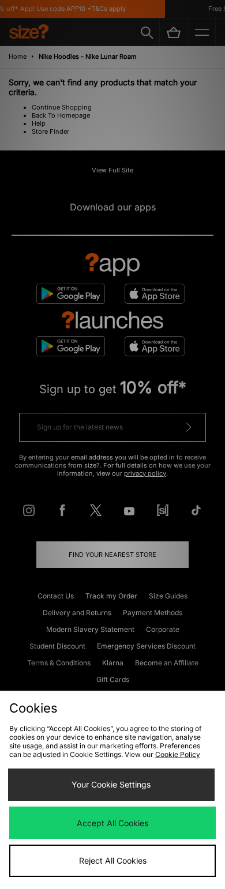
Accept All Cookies (112, 823)
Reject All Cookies (113, 860)
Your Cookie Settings (111, 784)
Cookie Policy (177, 754)
